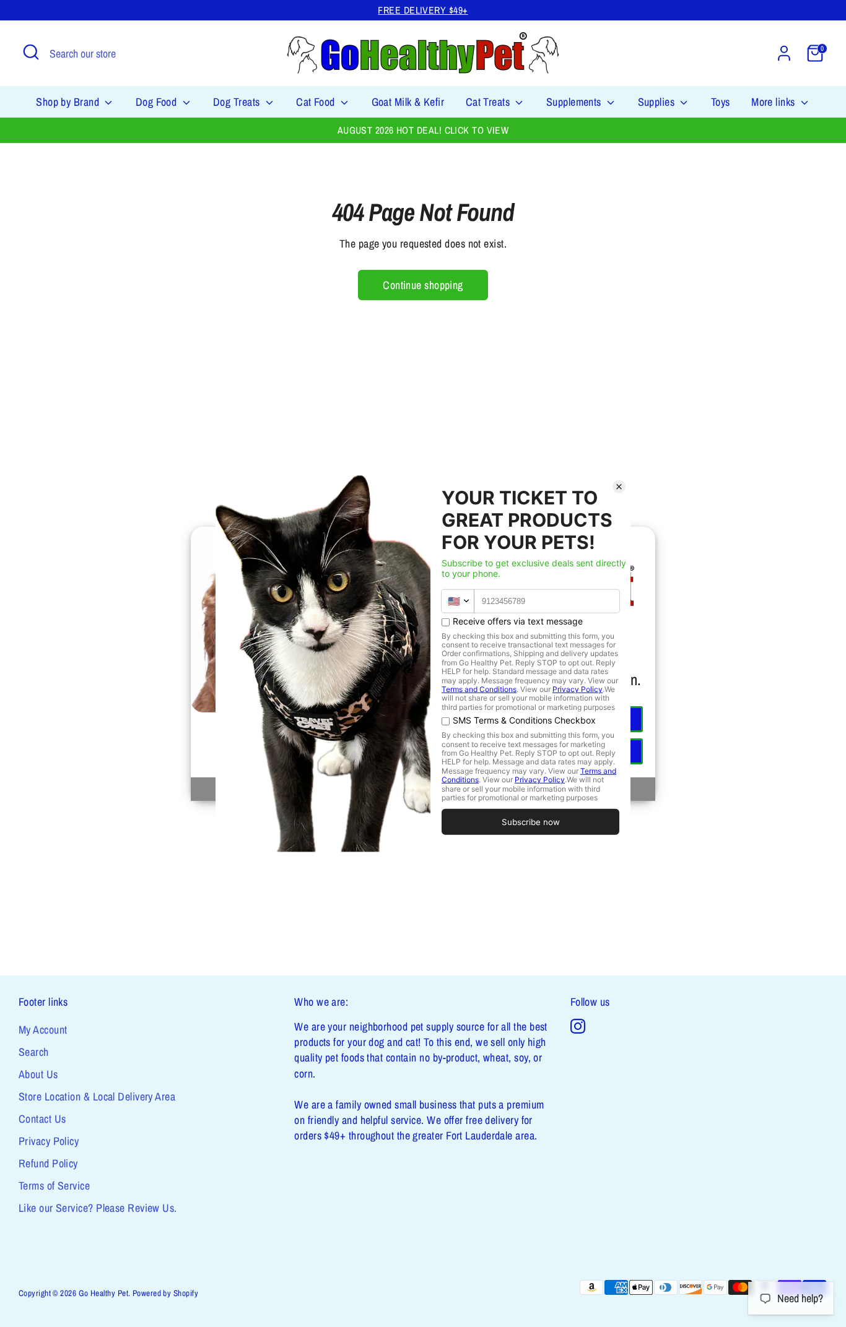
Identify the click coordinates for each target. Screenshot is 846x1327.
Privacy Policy (49, 1141)
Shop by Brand (69, 102)
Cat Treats (489, 102)
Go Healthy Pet (103, 1293)
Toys (720, 102)
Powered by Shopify (165, 1293)
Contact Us (42, 1118)
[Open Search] (31, 52)
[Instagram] (577, 1026)
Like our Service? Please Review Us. (98, 1208)
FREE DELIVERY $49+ (423, 10)
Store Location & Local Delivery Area (97, 1096)
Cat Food (317, 102)
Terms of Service (54, 1185)
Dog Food (158, 102)
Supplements (575, 102)
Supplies (658, 102)
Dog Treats (238, 102)
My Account (43, 1029)
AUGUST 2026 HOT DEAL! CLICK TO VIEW (423, 130)
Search (34, 1052)
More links (774, 102)
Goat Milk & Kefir (408, 102)
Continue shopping (423, 285)
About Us (38, 1074)
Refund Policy (48, 1163)
